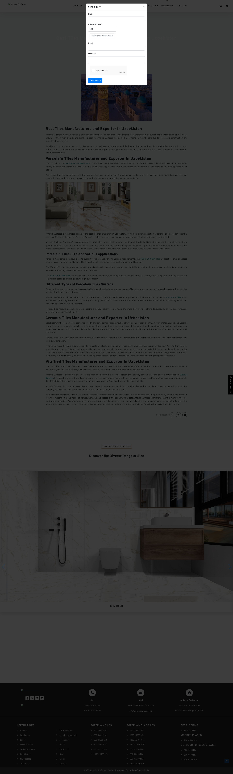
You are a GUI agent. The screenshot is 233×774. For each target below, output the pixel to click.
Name (90, 14)
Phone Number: (95, 24)
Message (92, 54)
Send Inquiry (95, 80)
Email (90, 43)
